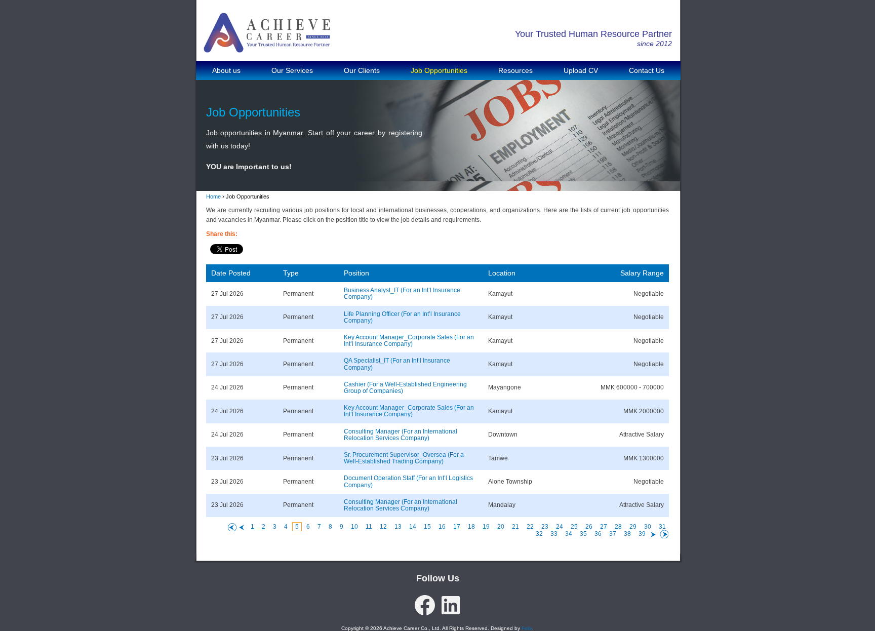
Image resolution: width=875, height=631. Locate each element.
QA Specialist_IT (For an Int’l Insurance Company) (397, 364)
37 (612, 533)
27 (603, 526)
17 (456, 526)
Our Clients (362, 70)
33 (554, 533)
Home (213, 196)
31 (662, 526)
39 (642, 533)
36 (598, 533)
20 (500, 526)
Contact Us (646, 70)
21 (515, 526)
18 (471, 526)
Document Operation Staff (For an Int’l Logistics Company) (408, 481)
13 (398, 526)
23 (544, 526)
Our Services (292, 70)
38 (627, 533)
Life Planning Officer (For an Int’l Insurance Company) (402, 317)
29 (633, 526)
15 (427, 526)
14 (412, 526)
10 (354, 526)
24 (559, 526)
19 (486, 526)
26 (588, 526)
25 (574, 526)
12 (383, 526)
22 (530, 526)
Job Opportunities (439, 70)
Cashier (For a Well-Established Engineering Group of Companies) (405, 388)
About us (226, 70)
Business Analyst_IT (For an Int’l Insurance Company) (402, 293)
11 (369, 526)
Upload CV (581, 70)
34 (568, 533)
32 (539, 533)
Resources (515, 70)
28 (618, 526)
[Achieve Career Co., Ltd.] (267, 45)
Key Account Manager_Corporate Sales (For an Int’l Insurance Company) (409, 340)
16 (442, 526)
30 (647, 526)
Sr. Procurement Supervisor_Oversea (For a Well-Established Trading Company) (404, 458)
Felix (527, 628)
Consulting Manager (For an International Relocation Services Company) (400, 435)
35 (583, 533)
